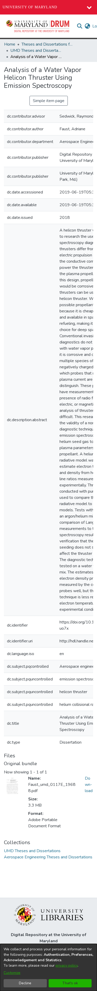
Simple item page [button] (48, 101)
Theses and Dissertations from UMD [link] (47, 44)
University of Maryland (30, 7)
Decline (25, 983)
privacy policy (67, 965)
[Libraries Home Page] (48, 914)
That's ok (70, 983)
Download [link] (89, 784)
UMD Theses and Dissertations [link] (36, 50)
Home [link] (9, 44)
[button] (38, 26)
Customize (12, 972)
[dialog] (48, 967)
